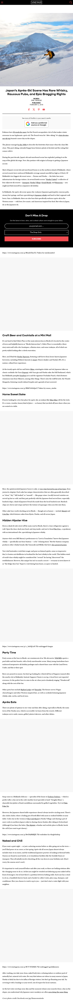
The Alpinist (30, 825)
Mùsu (32, 369)
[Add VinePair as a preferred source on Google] (36, 124)
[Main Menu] (2, 2)
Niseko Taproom (23, 357)
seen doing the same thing (58, 992)
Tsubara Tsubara (54, 797)
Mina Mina (54, 400)
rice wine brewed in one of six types (53, 489)
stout (34, 360)
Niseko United (51, 179)
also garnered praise (59, 545)
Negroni (25, 372)
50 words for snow (19, 132)
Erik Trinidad (36, 100)
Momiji (64, 511)
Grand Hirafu (46, 183)
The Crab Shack (33, 819)
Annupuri (25, 183)
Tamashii (38, 690)
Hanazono (59, 183)
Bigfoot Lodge (26, 690)
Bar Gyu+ (57, 529)
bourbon (23, 376)
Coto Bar (5, 514)
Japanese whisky (41, 195)
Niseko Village (35, 183)
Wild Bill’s (58, 658)
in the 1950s (22, 145)
